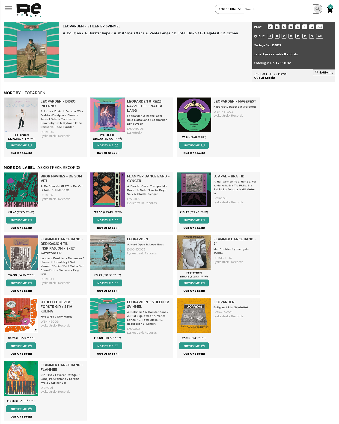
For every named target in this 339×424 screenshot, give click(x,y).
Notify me (324, 72)
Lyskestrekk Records (280, 54)
